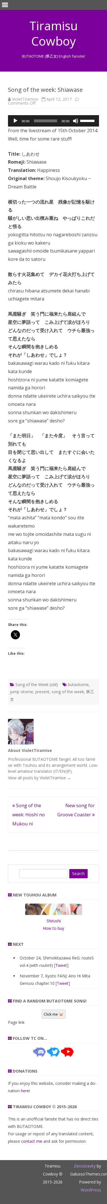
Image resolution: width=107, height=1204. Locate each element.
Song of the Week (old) (36, 684)
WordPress (91, 1190)
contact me (31, 1141)
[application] (53, 121)
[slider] (88, 120)
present (42, 691)
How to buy (53, 928)
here (25, 1090)
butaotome (78, 684)
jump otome (21, 691)
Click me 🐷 (54, 1014)
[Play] (15, 121)
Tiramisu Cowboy (53, 33)
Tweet (61, 965)
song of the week (68, 691)
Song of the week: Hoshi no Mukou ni (28, 814)
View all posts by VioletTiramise (39, 777)
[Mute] (75, 121)
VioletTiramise (25, 99)
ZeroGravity (85, 1166)
